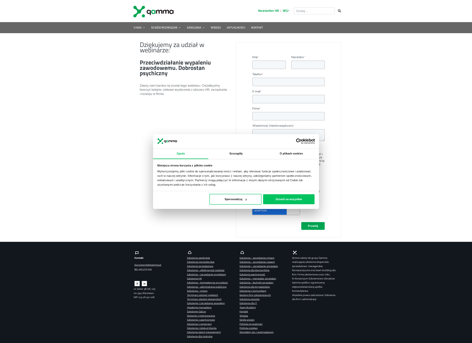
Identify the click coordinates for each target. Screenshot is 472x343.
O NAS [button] (138, 27)
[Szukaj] (338, 11)
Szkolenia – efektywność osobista (205, 270)
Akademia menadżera (199, 307)
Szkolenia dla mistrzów (200, 336)
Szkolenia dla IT (248, 303)
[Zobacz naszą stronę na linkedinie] (144, 283)
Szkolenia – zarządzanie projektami (206, 274)
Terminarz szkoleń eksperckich (204, 299)
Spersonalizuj (233, 199)
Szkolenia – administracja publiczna (206, 286)
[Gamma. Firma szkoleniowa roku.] (154, 11)
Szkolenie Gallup (196, 311)
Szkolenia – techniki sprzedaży (256, 282)
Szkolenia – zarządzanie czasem (257, 262)
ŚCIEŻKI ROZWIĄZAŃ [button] (164, 27)
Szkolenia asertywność (252, 274)
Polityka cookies (249, 328)
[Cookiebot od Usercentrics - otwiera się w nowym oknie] (299, 141)
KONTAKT (257, 27)
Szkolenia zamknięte (198, 258)
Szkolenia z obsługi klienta (201, 328)
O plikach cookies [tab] (291, 153)
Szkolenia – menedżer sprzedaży (258, 278)
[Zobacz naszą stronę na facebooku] (137, 283)
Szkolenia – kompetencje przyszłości (207, 282)
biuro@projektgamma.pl (147, 265)
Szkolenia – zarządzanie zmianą (257, 258)
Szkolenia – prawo (197, 291)
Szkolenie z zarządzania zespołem (206, 303)
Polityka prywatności (251, 324)
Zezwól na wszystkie (288, 199)
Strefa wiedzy (247, 319)
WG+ (286, 11)
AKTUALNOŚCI (236, 27)
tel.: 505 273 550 (143, 269)
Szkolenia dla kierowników (255, 270)
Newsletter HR (268, 11)
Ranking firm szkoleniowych (255, 295)
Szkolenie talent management (204, 332)
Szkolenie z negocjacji (199, 324)
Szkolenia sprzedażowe (200, 266)
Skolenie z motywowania (201, 315)
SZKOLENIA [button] (194, 27)
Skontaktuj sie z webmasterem (257, 332)
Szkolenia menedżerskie (200, 262)
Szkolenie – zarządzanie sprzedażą (259, 266)
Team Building (248, 307)
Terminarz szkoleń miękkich (202, 295)
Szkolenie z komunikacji (253, 291)
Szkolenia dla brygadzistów (255, 286)
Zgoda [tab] (181, 153)
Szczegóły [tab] (236, 153)
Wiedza (244, 315)
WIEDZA (216, 27)
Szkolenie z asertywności (201, 319)
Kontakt (244, 311)
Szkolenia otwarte (250, 299)
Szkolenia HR (194, 278)
